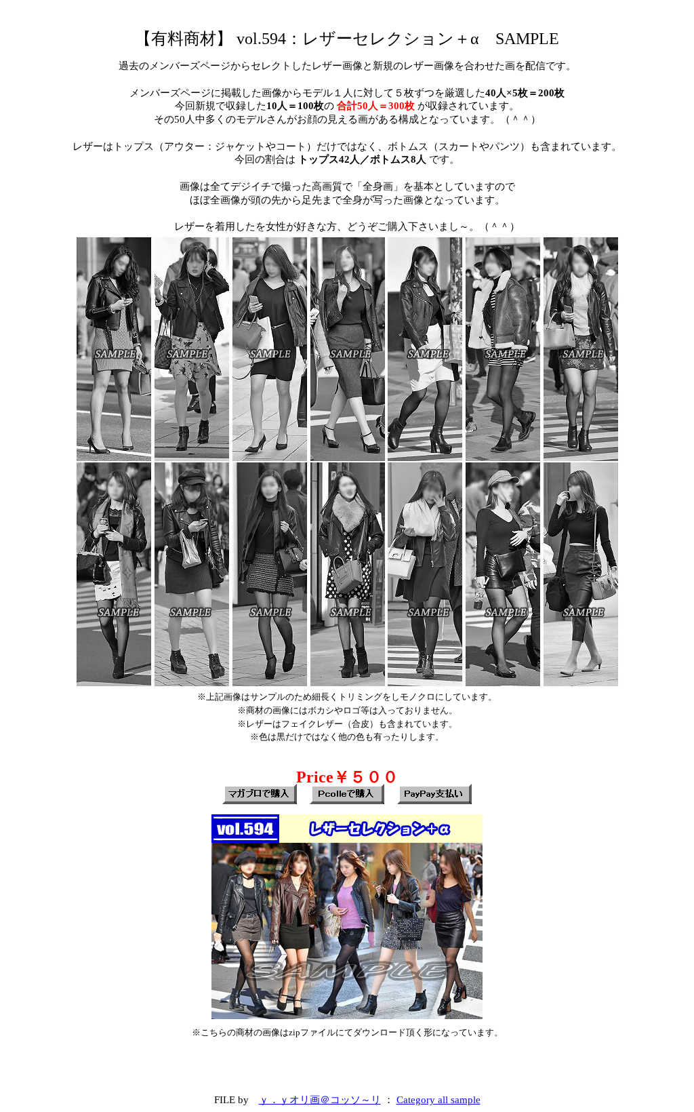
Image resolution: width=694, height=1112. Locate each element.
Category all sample (438, 1099)
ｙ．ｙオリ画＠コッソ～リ (320, 1099)
